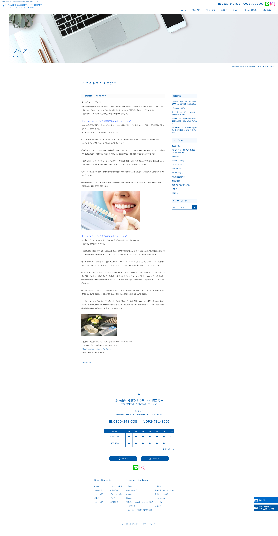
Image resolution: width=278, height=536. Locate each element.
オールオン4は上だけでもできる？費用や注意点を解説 (184, 113)
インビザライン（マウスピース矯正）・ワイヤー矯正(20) (184, 151)
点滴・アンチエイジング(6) (181, 185)
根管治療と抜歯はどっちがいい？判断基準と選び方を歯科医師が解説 (184, 102)
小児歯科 (158, 506)
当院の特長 (196, 10)
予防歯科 (130, 486)
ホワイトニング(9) (178, 160)
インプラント (130, 506)
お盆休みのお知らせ (179, 108)
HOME (96, 486)
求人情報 (266, 10)
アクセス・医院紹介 (250, 10)
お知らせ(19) (176, 168)
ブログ (112, 498)
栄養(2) (174, 189)
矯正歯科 (129, 498)
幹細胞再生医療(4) (178, 177)
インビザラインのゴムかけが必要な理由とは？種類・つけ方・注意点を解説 (184, 130)
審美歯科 (129, 494)
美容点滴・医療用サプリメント (165, 490)
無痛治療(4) (176, 181)
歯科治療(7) (176, 156)
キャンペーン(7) (177, 164)
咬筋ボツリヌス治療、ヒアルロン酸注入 (139, 502)
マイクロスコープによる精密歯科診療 (139, 510)
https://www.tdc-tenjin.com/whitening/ (96, 349)
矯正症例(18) (176, 146)
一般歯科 (158, 486)
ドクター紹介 (210, 10)
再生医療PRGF (160, 498)
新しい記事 (87, 362)
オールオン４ (159, 502)
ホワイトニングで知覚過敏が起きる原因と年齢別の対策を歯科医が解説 (184, 121)
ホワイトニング (100, 96)
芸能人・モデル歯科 (161, 494)
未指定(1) (175, 193)
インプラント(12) (177, 173)
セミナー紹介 (98, 502)
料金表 (235, 10)
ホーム (183, 10)
